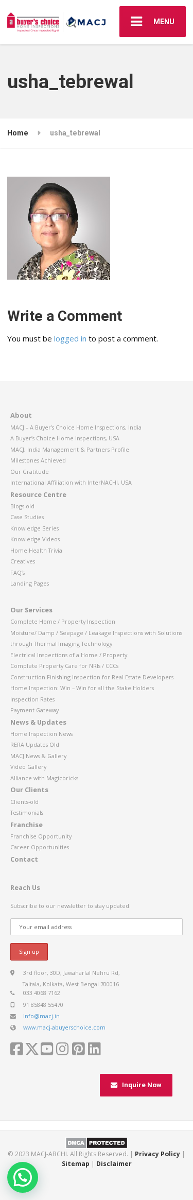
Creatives (22, 561)
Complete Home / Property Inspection (62, 621)
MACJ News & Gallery (38, 756)
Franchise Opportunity (41, 836)
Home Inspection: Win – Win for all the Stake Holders (82, 688)
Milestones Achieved (38, 460)
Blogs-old (22, 506)
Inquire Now (142, 1085)
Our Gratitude (29, 471)
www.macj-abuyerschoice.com (64, 1027)
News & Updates (38, 722)
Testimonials (26, 812)
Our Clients (29, 789)
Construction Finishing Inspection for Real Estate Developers (91, 677)
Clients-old (24, 801)
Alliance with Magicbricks (44, 778)
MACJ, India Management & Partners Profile (69, 449)
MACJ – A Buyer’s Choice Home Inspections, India (76, 427)
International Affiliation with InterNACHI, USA (71, 482)
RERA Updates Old (34, 744)
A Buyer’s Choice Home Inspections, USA (64, 438)
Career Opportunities (39, 847)
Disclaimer (114, 1163)
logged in (70, 338)
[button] (22, 1177)
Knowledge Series (34, 528)
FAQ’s (17, 572)
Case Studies (27, 517)
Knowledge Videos (35, 539)
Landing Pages (29, 583)
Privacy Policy (157, 1154)
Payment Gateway (34, 710)
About (21, 415)
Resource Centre (38, 494)
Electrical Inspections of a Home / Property (68, 655)
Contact (24, 859)
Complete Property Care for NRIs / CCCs (64, 666)
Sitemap (76, 1163)
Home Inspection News (41, 734)
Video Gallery (28, 766)
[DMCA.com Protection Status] (96, 1142)
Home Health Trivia (36, 550)
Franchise (26, 824)
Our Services (31, 609)
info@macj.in (41, 1016)
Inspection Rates (32, 699)
